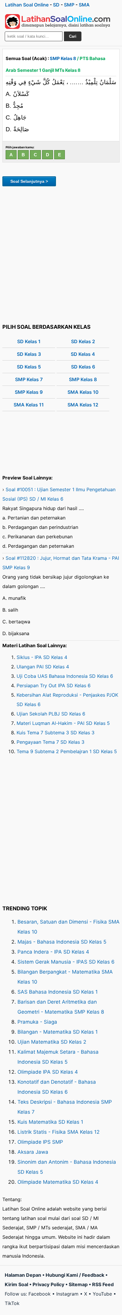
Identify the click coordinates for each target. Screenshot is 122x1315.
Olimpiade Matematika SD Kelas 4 (57, 1182)
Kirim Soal (16, 1284)
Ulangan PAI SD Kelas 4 (43, 667)
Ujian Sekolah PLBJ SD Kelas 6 (51, 714)
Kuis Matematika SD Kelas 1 (50, 1122)
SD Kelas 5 (29, 367)
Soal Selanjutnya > (29, 181)
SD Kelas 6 (83, 367)
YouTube (102, 1294)
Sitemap (78, 1284)
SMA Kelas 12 (83, 405)
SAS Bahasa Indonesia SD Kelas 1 (57, 992)
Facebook (39, 1294)
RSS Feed (103, 1284)
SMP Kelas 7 (29, 379)
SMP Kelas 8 (63, 58)
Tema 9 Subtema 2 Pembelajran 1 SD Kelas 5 (67, 751)
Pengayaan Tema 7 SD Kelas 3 (50, 742)
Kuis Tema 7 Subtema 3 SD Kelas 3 (55, 732)
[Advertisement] (61, 254)
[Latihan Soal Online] (58, 21)
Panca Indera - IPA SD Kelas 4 (53, 952)
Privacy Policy (48, 1284)
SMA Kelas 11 (29, 405)
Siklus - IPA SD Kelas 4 (42, 657)
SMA (84, 5)
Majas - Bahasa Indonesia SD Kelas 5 (61, 942)
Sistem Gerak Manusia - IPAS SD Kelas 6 (66, 962)
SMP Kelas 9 (29, 392)
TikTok (12, 1303)
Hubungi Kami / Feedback (75, 1275)
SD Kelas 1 (29, 341)
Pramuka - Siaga (37, 1022)
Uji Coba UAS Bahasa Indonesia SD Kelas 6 (65, 676)
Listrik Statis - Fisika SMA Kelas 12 (58, 1132)
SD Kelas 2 (83, 341)
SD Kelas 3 (29, 354)
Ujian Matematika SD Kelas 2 (51, 1042)
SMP (69, 5)
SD (56, 5)
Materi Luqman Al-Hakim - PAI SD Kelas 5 (63, 723)
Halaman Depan (23, 1275)
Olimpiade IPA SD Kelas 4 (47, 1072)
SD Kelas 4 (83, 354)
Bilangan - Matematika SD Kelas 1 (57, 1032)
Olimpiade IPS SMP (40, 1142)
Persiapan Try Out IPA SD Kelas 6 (54, 685)
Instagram (67, 1294)
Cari (72, 36)
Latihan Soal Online (27, 5)
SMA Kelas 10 (83, 392)
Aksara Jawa (32, 1152)
